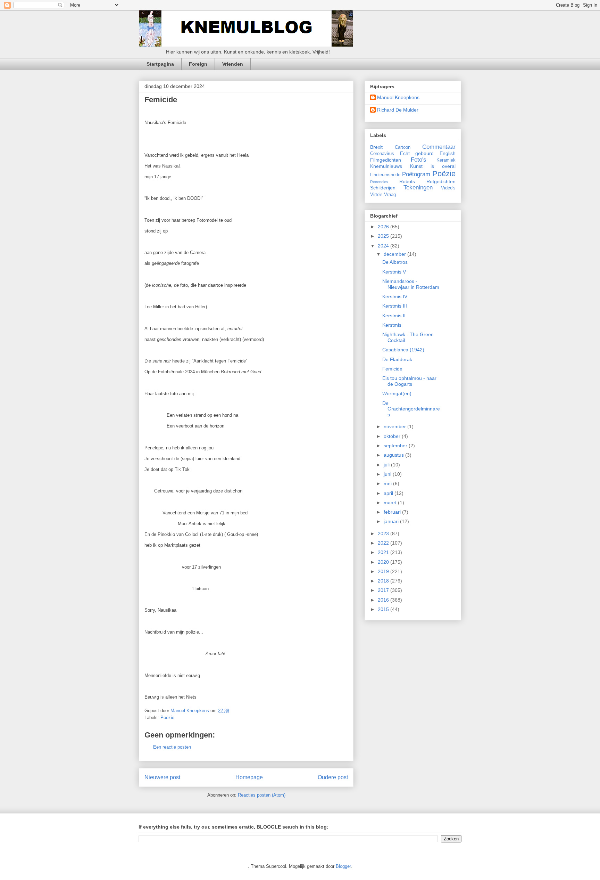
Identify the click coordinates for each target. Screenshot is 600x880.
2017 (384, 590)
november (395, 426)
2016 (384, 600)
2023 (384, 533)
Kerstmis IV (394, 296)
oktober (393, 436)
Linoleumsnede (385, 174)
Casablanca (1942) (403, 349)
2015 (384, 609)
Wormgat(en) (396, 393)
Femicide (392, 369)
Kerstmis (391, 325)
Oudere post (333, 777)
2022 (384, 543)
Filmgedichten (385, 160)
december (395, 254)
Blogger (343, 866)
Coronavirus (382, 153)
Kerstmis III (394, 306)
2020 (384, 562)
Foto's (418, 159)
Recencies (379, 182)
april (389, 493)
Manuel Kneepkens (398, 97)
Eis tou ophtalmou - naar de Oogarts (409, 381)
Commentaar (439, 147)
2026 (384, 226)
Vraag (390, 194)
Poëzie (167, 717)
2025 (384, 236)
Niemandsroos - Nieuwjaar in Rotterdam (410, 284)
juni (388, 474)
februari (393, 512)
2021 (384, 552)
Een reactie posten (172, 747)
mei (388, 483)
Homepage (249, 777)
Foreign (198, 64)
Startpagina (160, 64)
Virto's (376, 194)
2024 (384, 245)
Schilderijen (382, 187)
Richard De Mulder (397, 110)
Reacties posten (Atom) (261, 795)
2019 (384, 571)
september (396, 445)
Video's (448, 188)
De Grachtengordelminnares (411, 409)
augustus (394, 455)
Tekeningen (418, 187)
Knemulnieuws (386, 166)
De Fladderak (397, 359)
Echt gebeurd (417, 153)
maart (391, 502)
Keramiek (446, 160)
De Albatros (395, 262)
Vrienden (232, 64)
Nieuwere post (162, 777)
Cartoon (402, 147)
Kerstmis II (394, 315)
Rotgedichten (441, 181)
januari (392, 521)
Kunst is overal (433, 166)
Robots (407, 181)
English (448, 153)
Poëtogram (416, 174)
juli (387, 464)
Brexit (376, 147)
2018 (384, 581)
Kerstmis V (394, 272)
